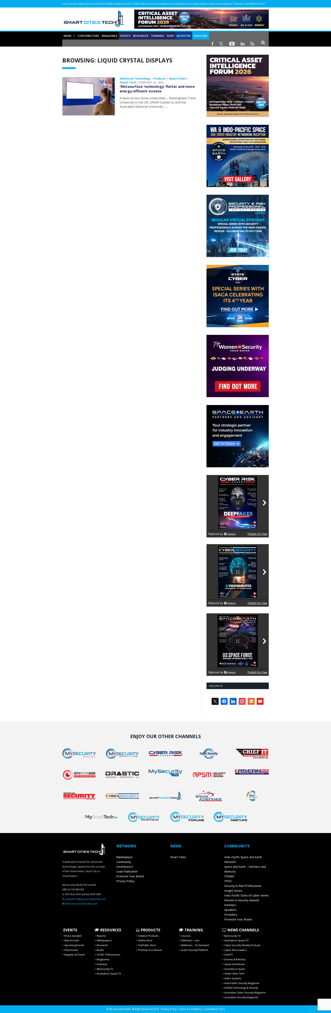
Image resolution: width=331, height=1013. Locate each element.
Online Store (145, 940)
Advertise (183, 36)
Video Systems (116, 3)
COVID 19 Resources (108, 954)
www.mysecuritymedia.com (81, 903)
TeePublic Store (147, 945)
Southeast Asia (167, 3)
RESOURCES (140, 36)
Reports (101, 935)
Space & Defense (234, 964)
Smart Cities (177, 78)
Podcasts (102, 964)
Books (100, 950)
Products (159, 78)
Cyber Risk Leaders (235, 950)
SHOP (170, 36)
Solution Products (148, 935)
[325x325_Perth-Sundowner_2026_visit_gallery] (237, 186)
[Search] (263, 42)
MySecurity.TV (105, 969)
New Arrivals (71, 940)
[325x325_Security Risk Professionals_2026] (237, 256)
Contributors (88, 36)
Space (82, 3)
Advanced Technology (135, 78)
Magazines (109, 36)
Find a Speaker (73, 935)
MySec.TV (230, 3)
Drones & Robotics (97, 3)
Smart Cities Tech (234, 973)
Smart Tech (128, 82)
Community (123, 862)
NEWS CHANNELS (242, 930)
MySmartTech (257, 3)
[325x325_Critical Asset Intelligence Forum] (237, 116)
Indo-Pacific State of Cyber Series (246, 895)
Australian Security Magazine (241, 997)
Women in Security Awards (241, 900)
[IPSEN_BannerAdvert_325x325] (237, 466)
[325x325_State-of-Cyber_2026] (237, 326)
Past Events (71, 950)
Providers (230, 914)
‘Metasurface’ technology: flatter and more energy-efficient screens (157, 88)
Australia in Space (234, 969)
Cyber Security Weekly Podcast (242, 945)
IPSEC (228, 881)
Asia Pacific (152, 3)
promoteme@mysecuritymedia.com (85, 899)
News (67, 36)
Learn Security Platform (194, 950)
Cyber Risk (139, 3)
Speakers (230, 910)
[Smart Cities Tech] (93, 20)
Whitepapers (104, 940)
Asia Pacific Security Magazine (241, 983)
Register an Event (74, 954)
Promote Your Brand (130, 876)
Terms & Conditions (190, 1009)
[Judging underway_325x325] (237, 396)
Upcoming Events (74, 945)
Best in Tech (242, 3)
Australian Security (186, 3)
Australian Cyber (206, 3)
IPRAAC (229, 876)
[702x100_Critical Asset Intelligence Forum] (201, 28)
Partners (230, 905)
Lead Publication (127, 871)
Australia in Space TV (109, 973)
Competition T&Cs (214, 1009)
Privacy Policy (125, 881)
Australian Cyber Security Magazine (245, 992)
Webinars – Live (190, 940)
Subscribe (200, 36)
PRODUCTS (150, 930)
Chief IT (129, 3)
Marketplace (124, 857)
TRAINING (157, 36)
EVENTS (69, 930)
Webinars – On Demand (195, 945)
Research (102, 945)
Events (125, 36)
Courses (186, 935)
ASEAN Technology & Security (241, 987)
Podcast (220, 3)
